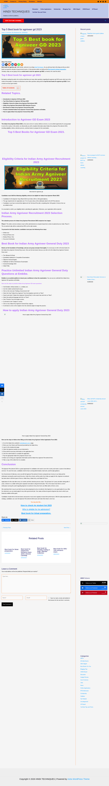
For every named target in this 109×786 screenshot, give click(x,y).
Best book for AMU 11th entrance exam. (60, 550)
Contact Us (13, 1)
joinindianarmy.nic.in (25, 443)
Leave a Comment (6, 32)
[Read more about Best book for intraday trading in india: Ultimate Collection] (44, 544)
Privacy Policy (23, 1)
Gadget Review (84, 677)
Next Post (67, 527)
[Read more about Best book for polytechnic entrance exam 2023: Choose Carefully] (28, 544)
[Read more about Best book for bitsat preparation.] (12, 544)
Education (35, 9)
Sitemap (39, 1)
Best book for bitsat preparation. (11, 550)
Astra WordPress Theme (79, 779)
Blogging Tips (67, 9)
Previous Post (6, 527)
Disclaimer (32, 1)
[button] (13, 21)
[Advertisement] (92, 561)
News (81, 685)
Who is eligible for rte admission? (36, 509)
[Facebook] (98, 1)
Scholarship (57, 9)
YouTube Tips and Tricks (39, 12)
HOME (6, 1)
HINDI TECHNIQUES (16, 11)
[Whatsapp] (18, 64)
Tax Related (83, 699)
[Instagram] (103, 1)
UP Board (95, 9)
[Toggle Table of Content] (17, 88)
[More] (21, 64)
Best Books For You (85, 666)
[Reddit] (9, 64)
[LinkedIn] (2, 394)
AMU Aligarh (76, 9)
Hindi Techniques (39, 67)
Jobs (81, 682)
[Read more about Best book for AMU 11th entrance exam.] (60, 544)
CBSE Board (86, 9)
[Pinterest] (15, 64)
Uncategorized (84, 701)
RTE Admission (84, 690)
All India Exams (84, 661)
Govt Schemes (84, 680)
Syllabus (82, 696)
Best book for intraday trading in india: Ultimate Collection (43, 550)
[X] (6, 64)
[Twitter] (100, 1)
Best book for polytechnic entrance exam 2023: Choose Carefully (26, 552)
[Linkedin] (105, 1)
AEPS (82, 658)
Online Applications (45, 9)
